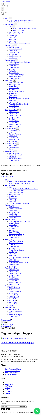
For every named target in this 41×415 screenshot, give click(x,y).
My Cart (7, 388)
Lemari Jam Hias (14, 226)
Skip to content (5, 1)
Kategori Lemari (10, 219)
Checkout (8, 393)
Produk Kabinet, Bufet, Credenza (19, 183)
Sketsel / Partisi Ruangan (16, 234)
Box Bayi (12, 277)
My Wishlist (8, 386)
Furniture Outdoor (10, 300)
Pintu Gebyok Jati (14, 288)
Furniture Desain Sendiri (12, 371)
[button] (37, 411)
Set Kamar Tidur (14, 270)
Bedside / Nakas (14, 275)
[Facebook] (2, 409)
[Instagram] (7, 409)
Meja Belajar (13, 214)
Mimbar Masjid (13, 295)
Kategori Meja (9, 205)
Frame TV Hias (14, 264)
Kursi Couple (13, 200)
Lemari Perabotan (14, 237)
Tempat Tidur (13, 271)
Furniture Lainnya (10, 286)
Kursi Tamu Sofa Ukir (16, 192)
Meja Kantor (13, 210)
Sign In (7, 389)
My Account (9, 384)
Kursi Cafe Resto (18, 191)
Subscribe (23, 406)
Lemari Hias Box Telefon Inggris (17, 342)
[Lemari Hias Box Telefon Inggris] (15, 338)
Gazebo (11, 306)
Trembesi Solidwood (15, 208)
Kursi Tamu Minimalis (16, 194)
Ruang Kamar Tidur (11, 268)
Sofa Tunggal (13, 196)
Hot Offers (8, 391)
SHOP (7, 180)
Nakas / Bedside (14, 284)
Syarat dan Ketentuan (11, 374)
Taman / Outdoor (14, 304)
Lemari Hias (13, 225)
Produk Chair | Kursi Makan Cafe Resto (21, 182)
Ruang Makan (9, 307)
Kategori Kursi (9, 185)
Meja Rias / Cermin (15, 216)
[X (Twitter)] (4, 409)
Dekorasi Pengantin (15, 291)
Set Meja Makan (14, 207)
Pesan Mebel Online (11, 372)
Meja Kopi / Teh (14, 212)
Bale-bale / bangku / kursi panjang (19, 203)
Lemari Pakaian (14, 223)
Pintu (10, 289)
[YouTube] (9, 409)
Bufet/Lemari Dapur (15, 235)
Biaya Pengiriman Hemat (13, 369)
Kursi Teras (12, 201)
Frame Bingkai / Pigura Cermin (18, 262)
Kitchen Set (12, 230)
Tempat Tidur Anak (15, 273)
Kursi (10, 187)
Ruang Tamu (9, 239)
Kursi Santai (13, 198)
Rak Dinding (13, 298)
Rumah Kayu (13, 302)
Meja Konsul (13, 217)
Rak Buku (12, 228)
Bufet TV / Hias (14, 232)
